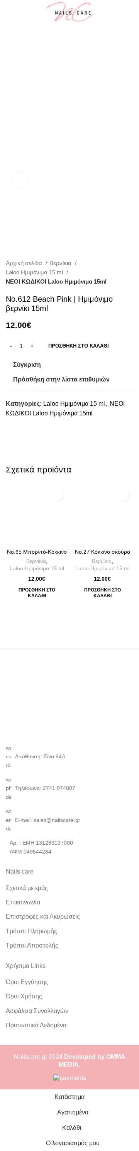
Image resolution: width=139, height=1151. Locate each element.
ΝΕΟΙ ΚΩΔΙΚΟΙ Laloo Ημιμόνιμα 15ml (56, 281)
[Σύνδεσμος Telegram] (47, 427)
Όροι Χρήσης (24, 996)
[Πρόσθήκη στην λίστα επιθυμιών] (57, 494)
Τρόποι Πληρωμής (31, 931)
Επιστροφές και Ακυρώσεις (43, 916)
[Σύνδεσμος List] (69, 788)
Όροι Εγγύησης (27, 982)
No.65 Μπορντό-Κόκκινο (37, 552)
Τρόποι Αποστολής (32, 945)
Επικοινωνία (23, 902)
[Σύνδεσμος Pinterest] (29, 427)
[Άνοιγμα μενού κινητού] (9, 12)
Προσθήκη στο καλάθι (78, 346)
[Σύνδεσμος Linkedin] (38, 427)
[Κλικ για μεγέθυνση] (19, 180)
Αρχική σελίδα (25, 263)
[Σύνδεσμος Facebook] (12, 427)
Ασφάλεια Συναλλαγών (37, 1011)
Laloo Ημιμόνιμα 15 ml (35, 272)
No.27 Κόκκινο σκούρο (102, 552)
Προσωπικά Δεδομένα (36, 1025)
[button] (37, 592)
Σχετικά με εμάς (27, 888)
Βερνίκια (61, 263)
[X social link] (21, 427)
